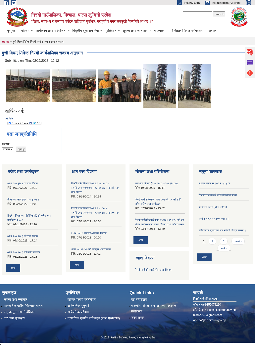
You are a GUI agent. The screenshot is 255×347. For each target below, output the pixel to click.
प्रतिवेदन (111, 31)
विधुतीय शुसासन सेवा (85, 31)
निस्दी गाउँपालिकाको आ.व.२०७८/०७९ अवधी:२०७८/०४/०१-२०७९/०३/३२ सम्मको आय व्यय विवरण (95, 213)
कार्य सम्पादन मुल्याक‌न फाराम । (214, 218)
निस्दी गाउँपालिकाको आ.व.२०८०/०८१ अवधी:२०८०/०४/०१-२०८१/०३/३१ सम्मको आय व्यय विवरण (95, 188)
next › (238, 241)
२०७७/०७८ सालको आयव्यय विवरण (89, 233)
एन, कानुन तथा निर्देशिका (19, 312)
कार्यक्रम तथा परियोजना (50, 31)
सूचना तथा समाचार (15, 299)
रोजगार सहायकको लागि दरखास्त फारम (218, 195)
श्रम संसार (137, 318)
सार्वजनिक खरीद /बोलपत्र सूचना (23, 306)
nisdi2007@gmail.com (207, 315)
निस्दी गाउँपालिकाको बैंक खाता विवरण (153, 269)
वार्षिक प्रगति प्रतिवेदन (82, 299)
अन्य (13, 268)
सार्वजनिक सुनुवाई (78, 306)
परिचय (25, 31)
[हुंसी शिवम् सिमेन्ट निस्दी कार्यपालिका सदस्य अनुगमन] (28, 85)
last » (224, 248)
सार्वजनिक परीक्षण (78, 312)
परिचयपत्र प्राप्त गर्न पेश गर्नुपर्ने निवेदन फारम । (222, 230)
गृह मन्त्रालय (139, 299)
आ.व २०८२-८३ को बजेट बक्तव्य (23, 252)
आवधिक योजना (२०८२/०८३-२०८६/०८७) (156, 183)
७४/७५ (9, 118)
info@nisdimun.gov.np (221, 309)
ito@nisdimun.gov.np (212, 320)
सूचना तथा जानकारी (135, 31)
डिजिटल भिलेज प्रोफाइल (187, 31)
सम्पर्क (212, 31)
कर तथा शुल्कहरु (14, 318)
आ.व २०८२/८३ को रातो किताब (22, 236)
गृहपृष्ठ (11, 31)
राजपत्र (159, 31)
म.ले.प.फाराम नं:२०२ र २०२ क (214, 183)
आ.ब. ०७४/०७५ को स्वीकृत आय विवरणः (91, 249)
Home (6, 41)
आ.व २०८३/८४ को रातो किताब (22, 183)
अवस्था (5, 144)
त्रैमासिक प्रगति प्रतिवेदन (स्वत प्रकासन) (94, 318)
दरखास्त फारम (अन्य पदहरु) (213, 206)
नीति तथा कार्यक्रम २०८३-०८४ (23, 199)
